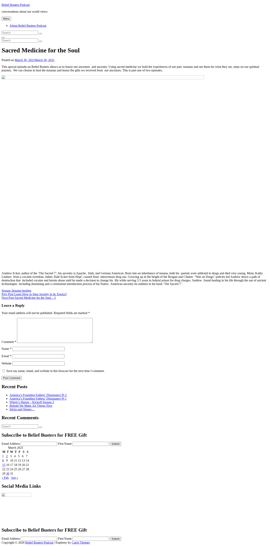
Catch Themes (81, 542)
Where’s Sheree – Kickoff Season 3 (31, 402)
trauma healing (22, 290)
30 (7, 473)
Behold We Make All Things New (30, 405)
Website (6, 363)
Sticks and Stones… (22, 409)
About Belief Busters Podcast (27, 25)
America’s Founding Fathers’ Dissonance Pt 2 (38, 395)
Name (6, 348)
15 (3, 465)
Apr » (14, 477)
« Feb (5, 477)
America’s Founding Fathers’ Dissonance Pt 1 (38, 398)
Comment (9, 341)
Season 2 (7, 290)
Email (6, 356)
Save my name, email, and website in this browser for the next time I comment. (55, 371)
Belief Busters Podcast (16, 5)
